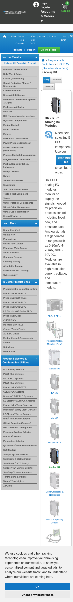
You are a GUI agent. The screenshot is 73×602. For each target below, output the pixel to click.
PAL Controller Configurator (17, 427)
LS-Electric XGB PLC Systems (19, 401)
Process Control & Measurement (19, 155)
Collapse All (9, 63)
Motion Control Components (18, 338)
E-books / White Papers (15, 248)
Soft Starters (9, 450)
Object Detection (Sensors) (17, 423)
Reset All (32, 63)
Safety (6, 176)
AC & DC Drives (11, 333)
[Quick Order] (71, 40)
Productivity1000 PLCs (14, 293)
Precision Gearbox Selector (17, 432)
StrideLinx (8, 347)
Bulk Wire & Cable (12, 74)
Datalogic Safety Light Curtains (20, 410)
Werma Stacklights (13, 481)
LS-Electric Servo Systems (17, 414)
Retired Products (12, 216)
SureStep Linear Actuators (17, 472)
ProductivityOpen (12, 316)
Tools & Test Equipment (15, 194)
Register (45, 7)
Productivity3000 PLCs (14, 302)
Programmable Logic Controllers (20, 289)
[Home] (4, 40)
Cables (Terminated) (13, 78)
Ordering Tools (49, 50)
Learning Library (11, 261)
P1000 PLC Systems (13, 374)
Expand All (21, 63)
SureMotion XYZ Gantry (16, 463)
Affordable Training (13, 266)
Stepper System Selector (15, 454)
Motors (7, 134)
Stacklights (9, 185)
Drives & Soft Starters (14, 95)
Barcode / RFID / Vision (15, 69)
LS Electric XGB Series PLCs (17, 311)
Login (44, 3)
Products (18, 50)
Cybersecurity (10, 275)
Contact (53, 36)
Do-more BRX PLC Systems (18, 396)
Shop (46, 80)
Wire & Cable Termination (16, 212)
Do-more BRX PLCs (13, 325)
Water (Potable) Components (18, 203)
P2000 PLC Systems (13, 378)
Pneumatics (9, 351)
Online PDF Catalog (13, 243)
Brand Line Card (11, 230)
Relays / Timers (11, 171)
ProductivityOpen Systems (17, 405)
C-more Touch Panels (14, 329)
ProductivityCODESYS (14, 307)
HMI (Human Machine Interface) (19, 116)
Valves (6, 198)
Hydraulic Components (15, 120)
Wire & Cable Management (16, 207)
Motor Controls (11, 129)
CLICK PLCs (9, 320)
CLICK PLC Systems (13, 392)
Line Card (63, 38)
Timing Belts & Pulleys (14, 477)
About (42, 36)
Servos (6, 342)
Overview (56, 80)
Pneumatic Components (15, 138)
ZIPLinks (7, 486)
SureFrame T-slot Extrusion (17, 459)
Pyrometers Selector (13, 441)
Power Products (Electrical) (17, 143)
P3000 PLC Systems (13, 383)
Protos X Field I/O (12, 436)
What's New (9, 235)
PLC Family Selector (13, 369)
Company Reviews (12, 257)
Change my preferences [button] (38, 594)
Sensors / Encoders (13, 180)
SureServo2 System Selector (18, 468)
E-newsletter (9, 239)
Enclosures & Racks (13, 107)
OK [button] (37, 586)
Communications (12, 90)
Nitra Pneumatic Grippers (16, 418)
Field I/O (7, 111)
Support (31, 50)
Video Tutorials (11, 252)
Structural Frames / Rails (15, 189)
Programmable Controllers (16, 159)
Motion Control (11, 125)
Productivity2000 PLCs (14, 298)
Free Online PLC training (16, 270)
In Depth (49, 86)
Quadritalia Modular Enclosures (20, 445)
